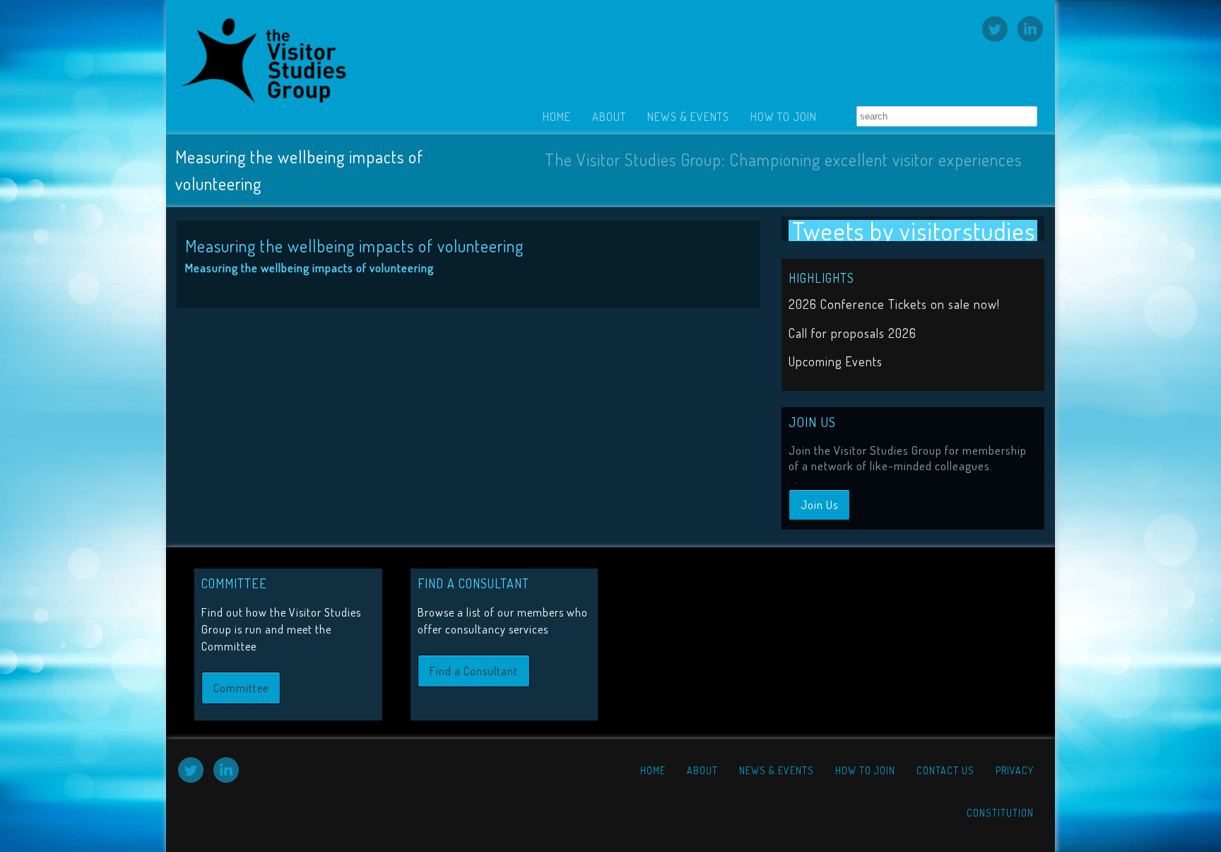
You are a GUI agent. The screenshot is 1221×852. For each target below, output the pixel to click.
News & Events (688, 117)
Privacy (1015, 770)
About (609, 117)
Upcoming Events (836, 361)
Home (557, 117)
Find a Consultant (474, 671)
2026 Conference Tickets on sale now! (894, 304)
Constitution (1000, 813)
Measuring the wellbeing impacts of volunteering (309, 267)
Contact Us (945, 770)
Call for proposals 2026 (852, 333)
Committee (241, 688)
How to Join (783, 117)
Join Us (819, 505)
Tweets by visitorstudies (913, 230)
